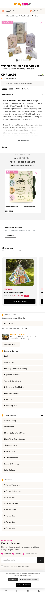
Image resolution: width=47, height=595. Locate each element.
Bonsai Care (9, 452)
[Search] (17, 591)
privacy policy (17, 566)
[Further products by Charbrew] (41, 75)
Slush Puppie (10, 427)
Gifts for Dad (9, 522)
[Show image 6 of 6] (28, 60)
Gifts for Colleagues (12, 491)
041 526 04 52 (9, 324)
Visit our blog (9, 344)
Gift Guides (8, 480)
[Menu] (6, 591)
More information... (25, 575)
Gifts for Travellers (12, 485)
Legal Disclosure (11, 393)
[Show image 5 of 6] (26, 60)
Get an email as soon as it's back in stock (18, 83)
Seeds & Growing (11, 464)
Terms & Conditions (12, 381)
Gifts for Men (9, 528)
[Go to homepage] (23, 4)
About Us (8, 399)
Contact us (9, 362)
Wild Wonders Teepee (13, 292)
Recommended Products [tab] (22, 162)
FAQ (6, 356)
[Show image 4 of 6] (24, 60)
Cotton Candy (10, 421)
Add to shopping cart (20, 301)
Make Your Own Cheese (14, 439)
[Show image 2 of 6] (19, 60)
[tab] (22, 94)
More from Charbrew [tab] (22, 166)
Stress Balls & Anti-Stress (15, 433)
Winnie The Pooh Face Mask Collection (20, 207)
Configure (12, 579)
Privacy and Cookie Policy (15, 387)
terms (27, 566)
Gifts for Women (11, 504)
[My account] (39, 591)
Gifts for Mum (10, 510)
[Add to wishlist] (41, 22)
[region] (22, 41)
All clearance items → (26, 251)
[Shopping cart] (28, 591)
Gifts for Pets (9, 497)
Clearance (8, 248)
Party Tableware (11, 458)
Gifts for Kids (9, 516)
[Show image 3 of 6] (21, 60)
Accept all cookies (23, 585)
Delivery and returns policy (15, 369)
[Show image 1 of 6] (17, 60)
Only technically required (28, 579)
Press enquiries (10, 406)
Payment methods (12, 375)
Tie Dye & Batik (10, 445)
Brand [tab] (4, 147)
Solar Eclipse (9, 470)
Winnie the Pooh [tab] (22, 158)
